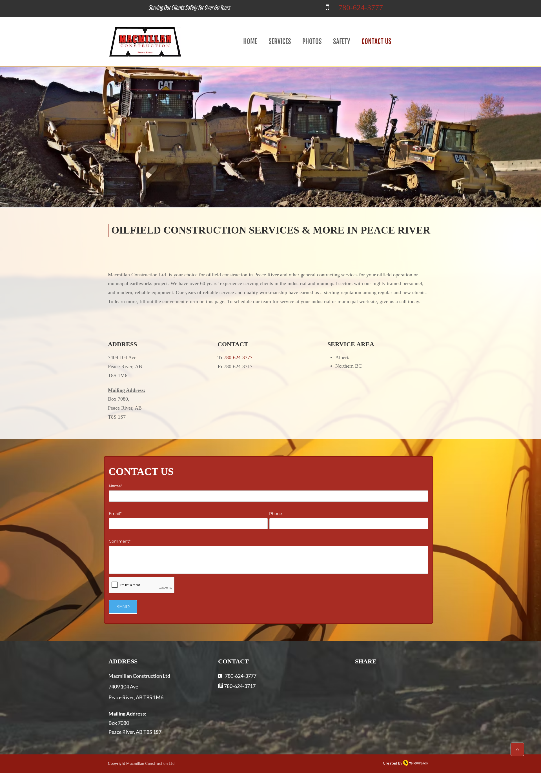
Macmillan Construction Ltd (150, 763)
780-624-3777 (360, 7)
